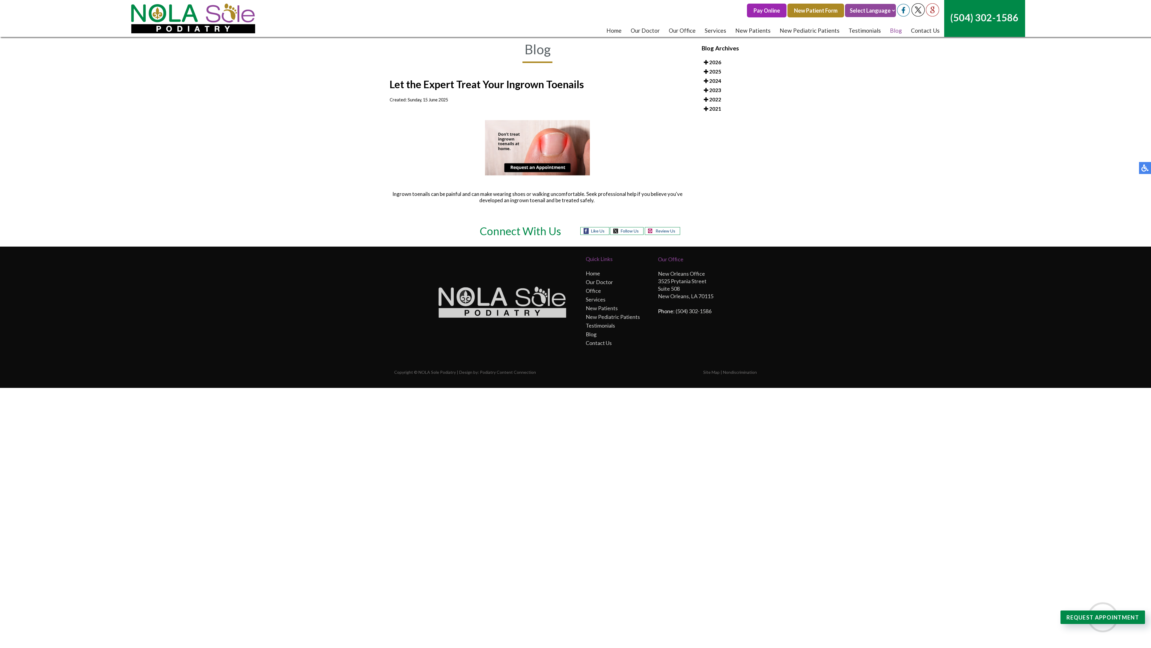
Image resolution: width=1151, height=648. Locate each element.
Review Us (665, 230)
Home (614, 30)
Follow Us (630, 230)
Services (715, 30)
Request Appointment (1102, 617)
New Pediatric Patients (810, 30)
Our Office (682, 30)
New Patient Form (815, 10)
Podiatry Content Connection (508, 372)
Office (593, 290)
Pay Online (767, 10)
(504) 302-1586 (984, 17)
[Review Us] (932, 15)
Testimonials (865, 30)
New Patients (753, 30)
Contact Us (925, 30)
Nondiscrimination (740, 372)
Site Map (711, 372)
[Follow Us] (918, 15)
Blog (896, 30)
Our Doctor (645, 30)
